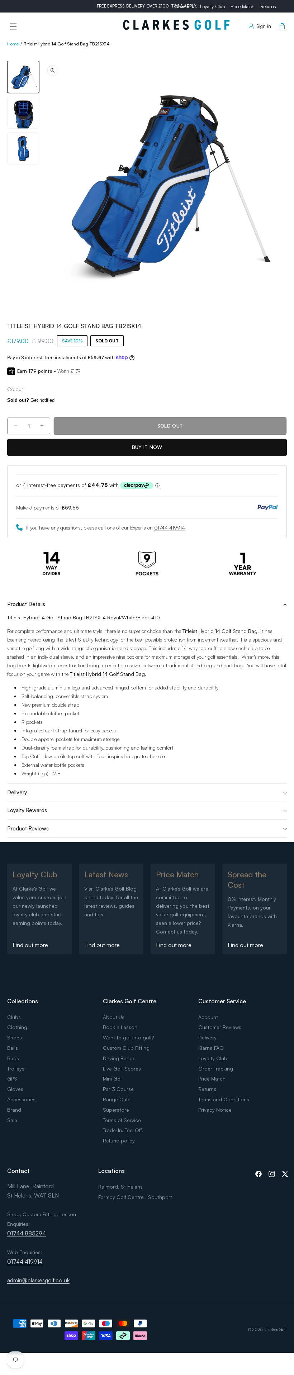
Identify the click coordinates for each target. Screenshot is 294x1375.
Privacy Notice (215, 1110)
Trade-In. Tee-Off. (123, 1130)
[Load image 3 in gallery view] (23, 148)
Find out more (30, 945)
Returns (268, 6)
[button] (13, 26)
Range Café (117, 1099)
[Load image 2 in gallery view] (23, 113)
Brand (14, 1110)
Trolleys (15, 1069)
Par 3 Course (118, 1089)
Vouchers (185, 6)
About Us (113, 1017)
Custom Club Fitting (126, 1048)
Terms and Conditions (223, 1099)
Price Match (243, 6)
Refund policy (119, 1140)
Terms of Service (122, 1120)
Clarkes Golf (276, 1329)
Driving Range (119, 1058)
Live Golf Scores (122, 1069)
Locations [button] (111, 1170)
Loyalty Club (212, 6)
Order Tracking (215, 1069)
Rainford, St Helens (120, 1187)
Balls (12, 1048)
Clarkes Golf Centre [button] (129, 1001)
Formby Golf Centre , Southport (135, 1197)
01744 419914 (169, 528)
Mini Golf (113, 1079)
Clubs (14, 1017)
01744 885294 (26, 1233)
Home (13, 44)
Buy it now (147, 447)
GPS (12, 1079)
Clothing (17, 1027)
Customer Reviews (219, 1027)
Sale (12, 1120)
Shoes (14, 1037)
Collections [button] (22, 1001)
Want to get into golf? (128, 1037)
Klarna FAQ (211, 1048)
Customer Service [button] (222, 1001)
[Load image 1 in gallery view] (23, 77)
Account (208, 1017)
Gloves (15, 1089)
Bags (13, 1058)
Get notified (30, 400)
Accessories (21, 1099)
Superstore (116, 1110)
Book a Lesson (120, 1027)
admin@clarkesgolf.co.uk (38, 1280)
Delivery (207, 1037)
